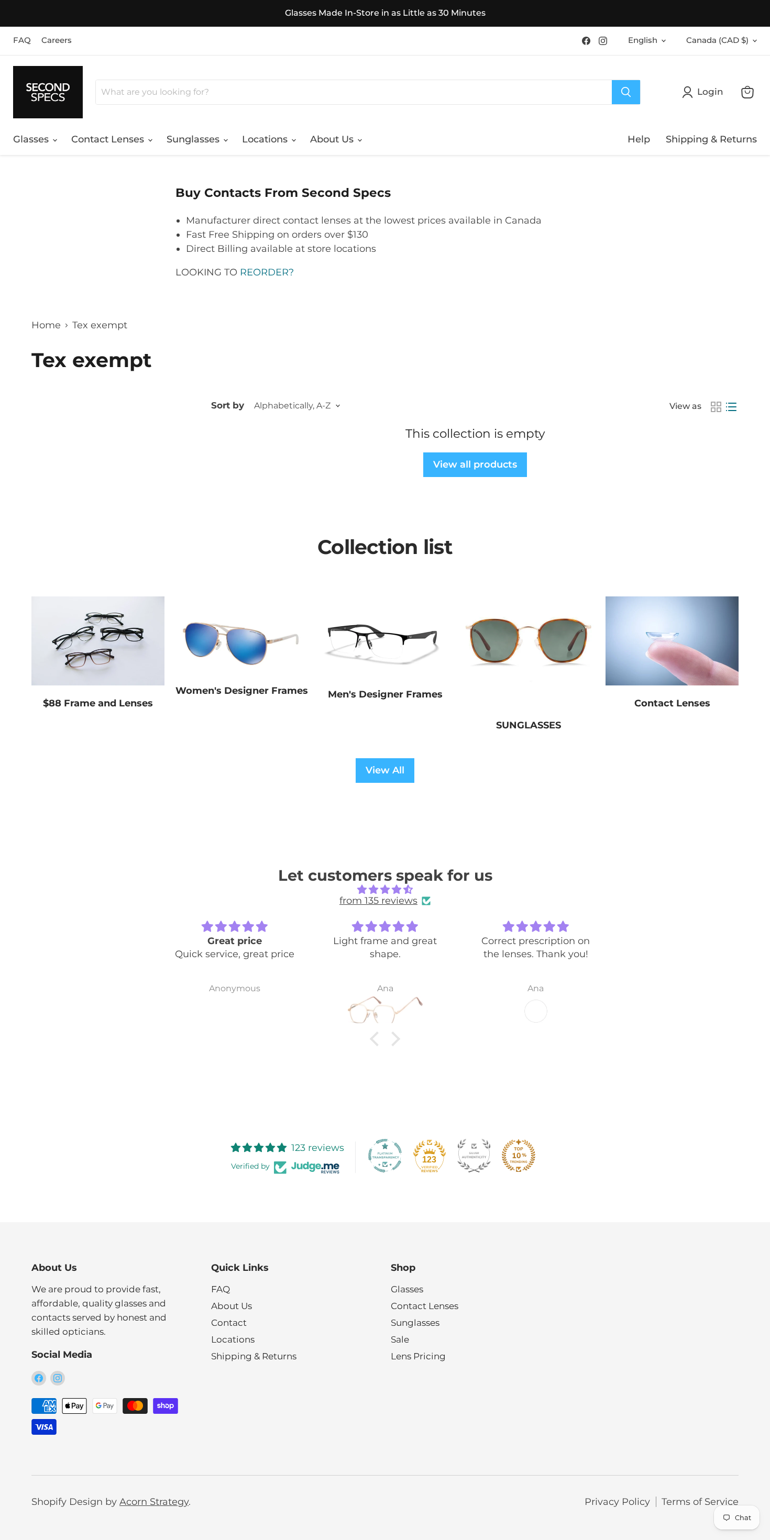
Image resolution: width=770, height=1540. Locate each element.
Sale (400, 1339)
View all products (475, 464)
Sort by (227, 406)
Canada (717, 40)
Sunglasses (194, 139)
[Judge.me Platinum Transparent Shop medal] (385, 1155)
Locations (266, 139)
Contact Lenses (109, 139)
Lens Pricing (418, 1356)
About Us (333, 139)
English (642, 40)
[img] (385, 889)
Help (639, 139)
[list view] (731, 406)
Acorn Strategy (154, 1502)
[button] (377, 1039)
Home (46, 325)
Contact (229, 1322)
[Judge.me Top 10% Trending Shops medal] (518, 1155)
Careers (56, 40)
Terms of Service (700, 1502)
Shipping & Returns (711, 139)
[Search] (626, 92)
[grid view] (715, 406)
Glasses (32, 139)
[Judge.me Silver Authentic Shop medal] (474, 1155)
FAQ (22, 40)
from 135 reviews (378, 900)
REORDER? (265, 272)
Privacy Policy (617, 1502)
